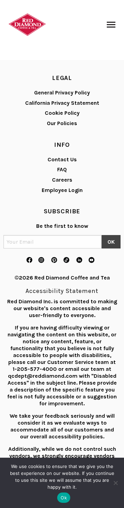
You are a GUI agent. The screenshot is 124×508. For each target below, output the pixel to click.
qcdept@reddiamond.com (43, 376)
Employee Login (62, 190)
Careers (62, 179)
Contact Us (62, 159)
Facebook (29, 260)
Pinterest (54, 260)
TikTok (66, 260)
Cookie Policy (62, 113)
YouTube (91, 260)
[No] (115, 482)
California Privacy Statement (62, 103)
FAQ (62, 169)
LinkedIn (78, 260)
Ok (64, 497)
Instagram (41, 260)
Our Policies (62, 123)
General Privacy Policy (62, 92)
